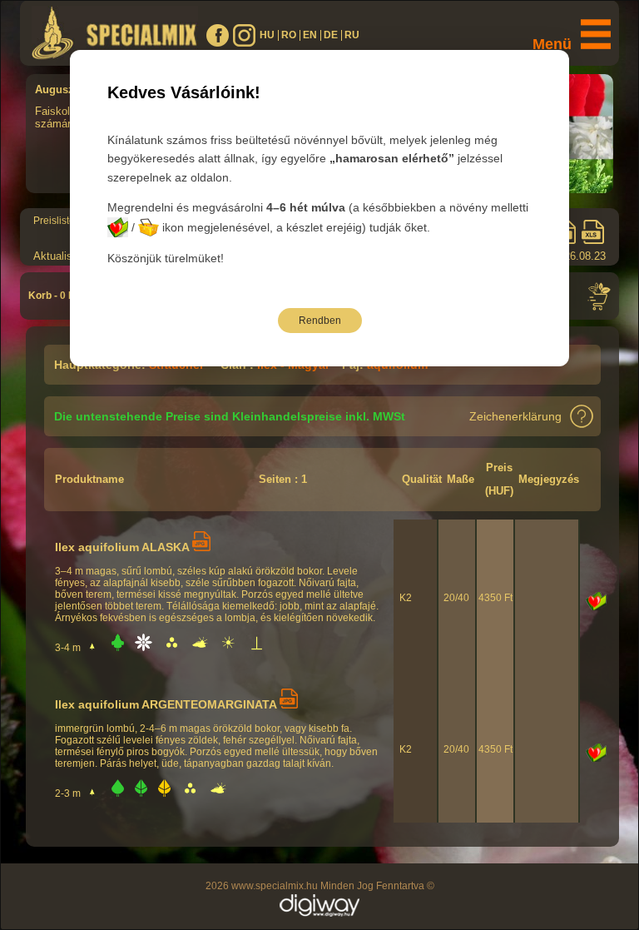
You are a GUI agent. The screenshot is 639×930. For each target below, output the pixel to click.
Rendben (320, 320)
